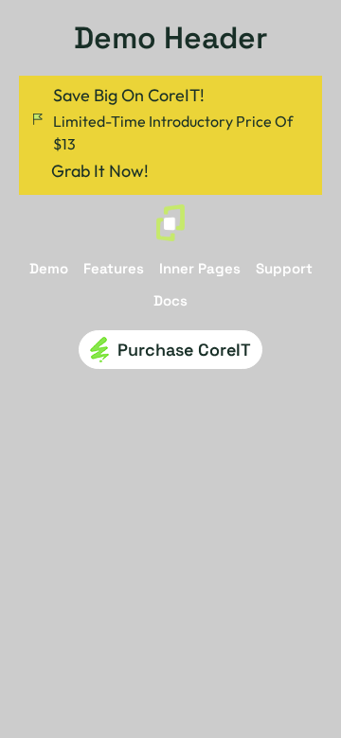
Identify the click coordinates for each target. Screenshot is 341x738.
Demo (48, 268)
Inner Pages (200, 268)
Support (284, 268)
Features (113, 268)
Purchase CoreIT (184, 349)
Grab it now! (100, 171)
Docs (170, 300)
